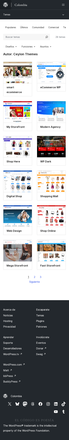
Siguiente (34, 281)
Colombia (16, 396)
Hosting (7, 321)
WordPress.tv (12, 354)
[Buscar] (46, 37)
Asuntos (44, 46)
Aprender (8, 337)
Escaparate (42, 309)
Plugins (40, 321)
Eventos (41, 342)
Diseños (10, 46)
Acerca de (9, 309)
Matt (7, 370)
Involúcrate (42, 337)
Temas (6, 14)
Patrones (41, 326)
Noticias (8, 315)
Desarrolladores (12, 348)
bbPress (9, 376)
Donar (41, 348)
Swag (41, 354)
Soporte (8, 342)
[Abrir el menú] (64, 5)
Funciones (27, 46)
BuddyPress (12, 381)
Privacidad (9, 326)
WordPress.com (14, 364)
